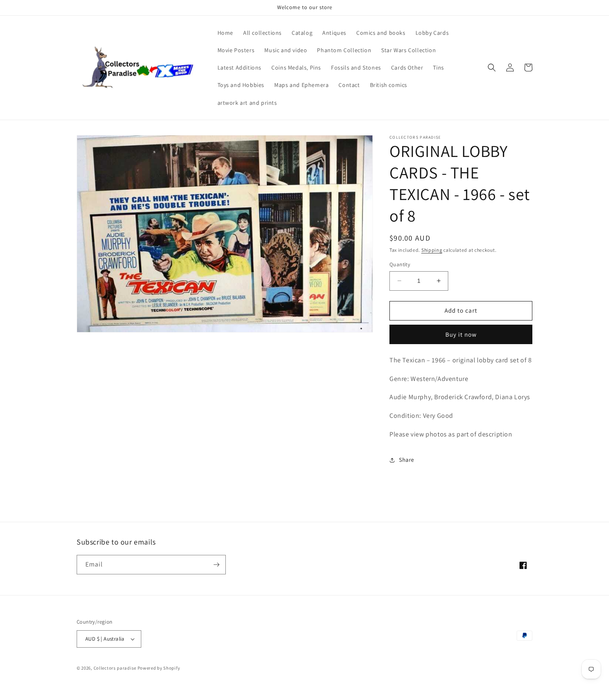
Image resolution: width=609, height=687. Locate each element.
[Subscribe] (216, 564)
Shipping (431, 250)
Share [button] (406, 459)
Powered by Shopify (159, 668)
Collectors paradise (115, 668)
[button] (492, 67)
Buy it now (461, 334)
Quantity (399, 264)
